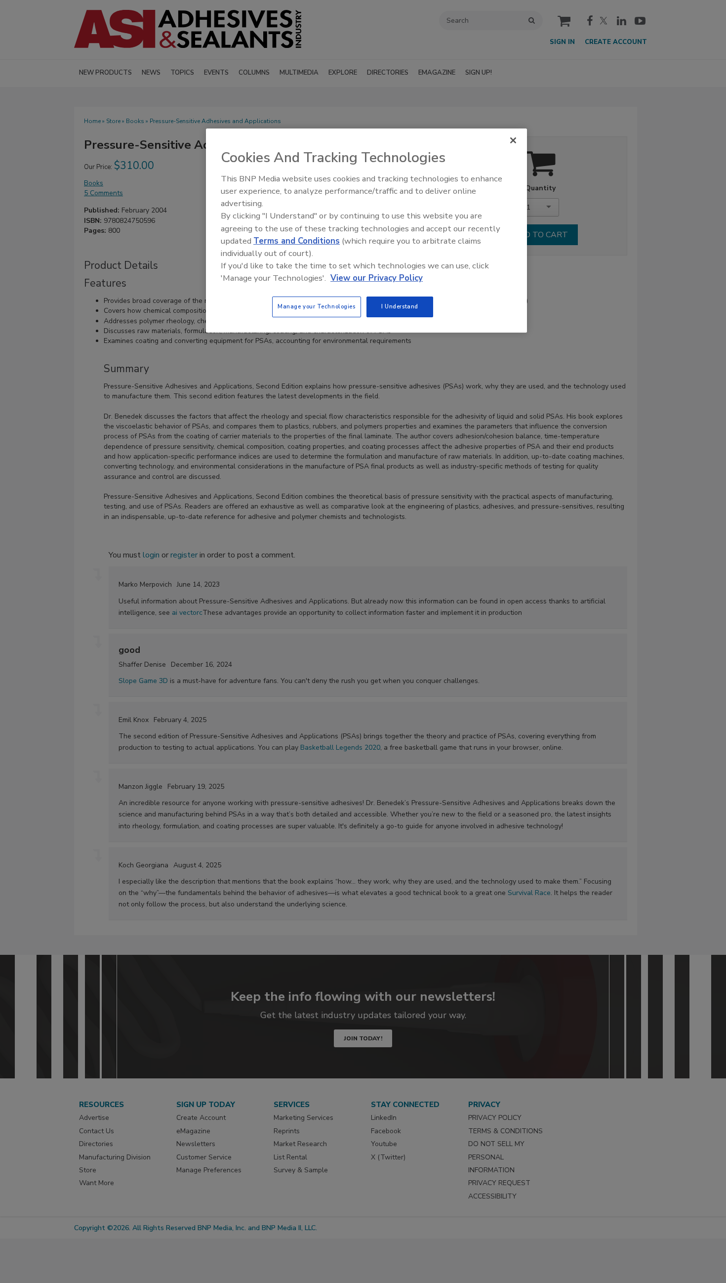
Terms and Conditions (296, 241)
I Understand (399, 306)
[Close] (513, 140)
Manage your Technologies (317, 306)
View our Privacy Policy (376, 278)
